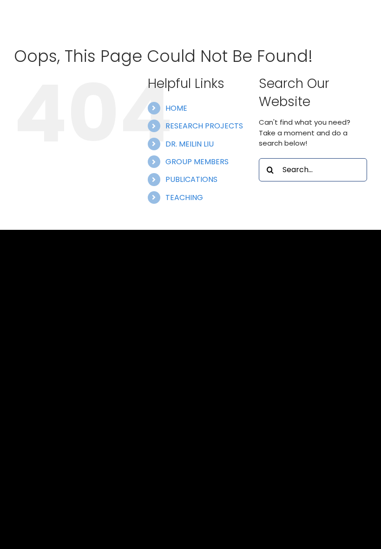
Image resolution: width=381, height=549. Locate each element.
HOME (176, 108)
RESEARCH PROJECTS (204, 126)
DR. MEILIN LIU (189, 144)
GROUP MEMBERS (197, 161)
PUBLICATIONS (191, 179)
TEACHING (184, 197)
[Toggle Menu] (360, 20)
